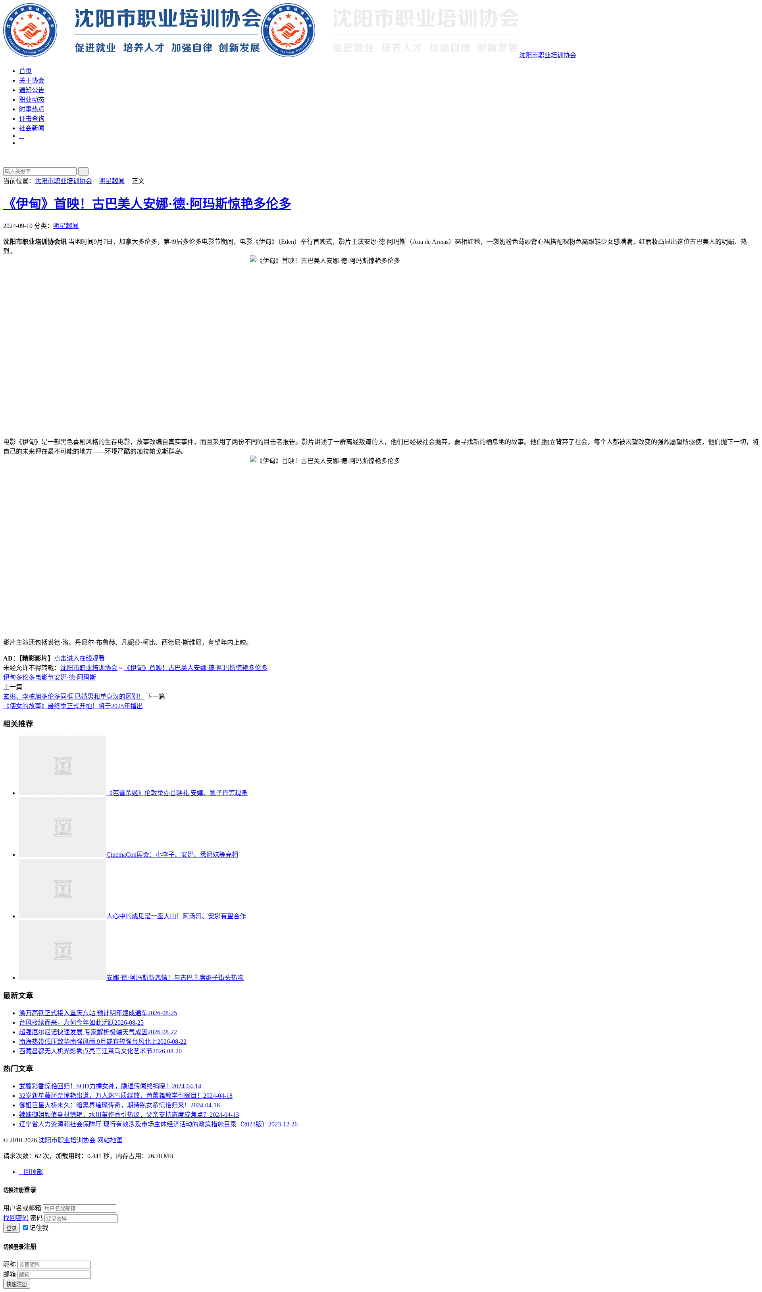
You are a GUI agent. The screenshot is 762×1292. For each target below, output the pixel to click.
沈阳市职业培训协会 (547, 55)
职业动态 (31, 99)
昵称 (9, 1264)
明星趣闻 (112, 181)
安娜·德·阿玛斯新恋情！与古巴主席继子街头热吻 (175, 977)
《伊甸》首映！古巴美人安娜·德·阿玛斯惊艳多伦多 (147, 204)
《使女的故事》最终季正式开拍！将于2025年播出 (73, 706)
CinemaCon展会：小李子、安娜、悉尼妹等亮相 (172, 854)
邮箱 (9, 1274)
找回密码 (16, 1218)
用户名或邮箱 (22, 1208)
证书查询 (31, 118)
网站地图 (110, 1140)
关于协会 (31, 80)
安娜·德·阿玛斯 (75, 677)
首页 (25, 71)
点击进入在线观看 (79, 658)
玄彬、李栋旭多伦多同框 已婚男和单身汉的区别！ (73, 696)
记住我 (38, 1227)
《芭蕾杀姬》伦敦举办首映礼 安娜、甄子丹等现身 (177, 793)
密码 (36, 1218)
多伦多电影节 (35, 677)
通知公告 (31, 90)
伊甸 (9, 677)
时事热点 (31, 109)
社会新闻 (31, 128)
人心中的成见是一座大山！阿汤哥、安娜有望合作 (176, 916)
